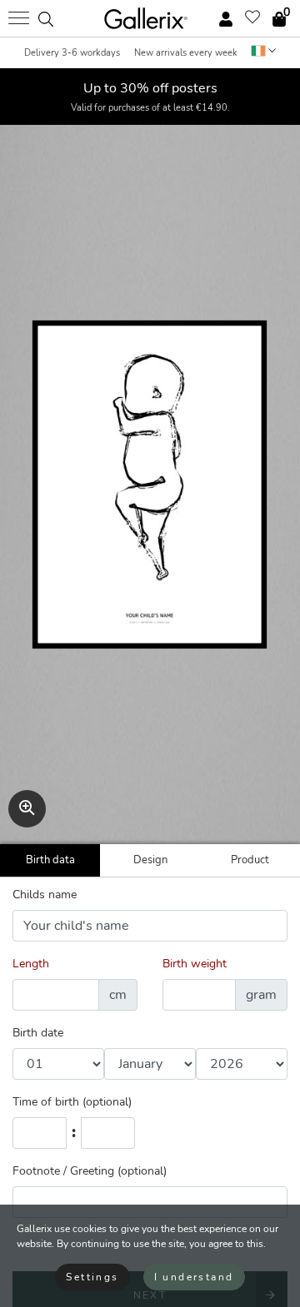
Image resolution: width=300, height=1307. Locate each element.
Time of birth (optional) (72, 1102)
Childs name (44, 894)
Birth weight (194, 964)
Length (30, 964)
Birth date (37, 1033)
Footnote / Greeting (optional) (89, 1171)
